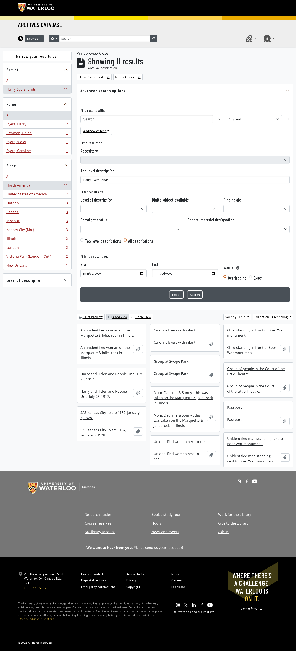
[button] (250, 38)
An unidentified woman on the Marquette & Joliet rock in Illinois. (107, 333)
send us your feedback (163, 547)
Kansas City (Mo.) (37, 230)
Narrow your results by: (37, 56)
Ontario (37, 204)
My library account (100, 532)
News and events (165, 532)
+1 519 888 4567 (35, 588)
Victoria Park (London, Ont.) (37, 257)
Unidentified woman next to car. (180, 441)
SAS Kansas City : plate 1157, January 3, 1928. (110, 415)
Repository (89, 150)
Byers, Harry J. (37, 125)
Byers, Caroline (37, 151)
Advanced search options (103, 90)
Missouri (37, 221)
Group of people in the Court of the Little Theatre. (256, 371)
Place (11, 165)
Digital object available (170, 199)
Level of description (24, 280)
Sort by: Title (236, 317)
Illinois (37, 239)
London (37, 248)
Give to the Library (233, 523)
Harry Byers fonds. (37, 90)
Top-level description (97, 170)
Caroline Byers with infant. (175, 330)
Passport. (235, 407)
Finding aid (232, 199)
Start (84, 264)
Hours (156, 523)
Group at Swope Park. (171, 361)
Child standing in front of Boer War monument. (255, 333)
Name (11, 104)
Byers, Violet (37, 142)
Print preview (93, 317)
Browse (33, 38)
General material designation (211, 219)
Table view (143, 317)
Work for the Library (234, 514)
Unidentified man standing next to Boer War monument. (255, 441)
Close (103, 53)
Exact (258, 277)
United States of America (37, 195)
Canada (37, 213)
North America (37, 186)
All (8, 80)
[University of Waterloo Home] (36, 7)
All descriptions (140, 241)
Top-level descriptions (103, 241)
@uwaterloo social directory (194, 611)
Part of (12, 69)
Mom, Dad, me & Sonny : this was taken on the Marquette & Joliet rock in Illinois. (183, 397)
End (155, 264)
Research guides (98, 514)
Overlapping (237, 277)
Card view (119, 317)
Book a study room (166, 514)
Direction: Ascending (272, 317)
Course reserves (98, 523)
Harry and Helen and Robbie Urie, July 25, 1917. (111, 377)
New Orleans (37, 266)
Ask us (223, 532)
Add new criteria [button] (95, 131)
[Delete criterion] (288, 119)
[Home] (20, 38)
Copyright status (93, 219)
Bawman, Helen (37, 134)
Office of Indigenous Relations (36, 619)
